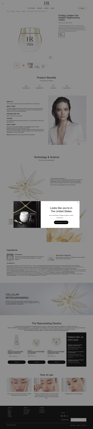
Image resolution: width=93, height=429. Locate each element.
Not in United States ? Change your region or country (61, 215)
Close (77, 202)
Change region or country (61, 222)
